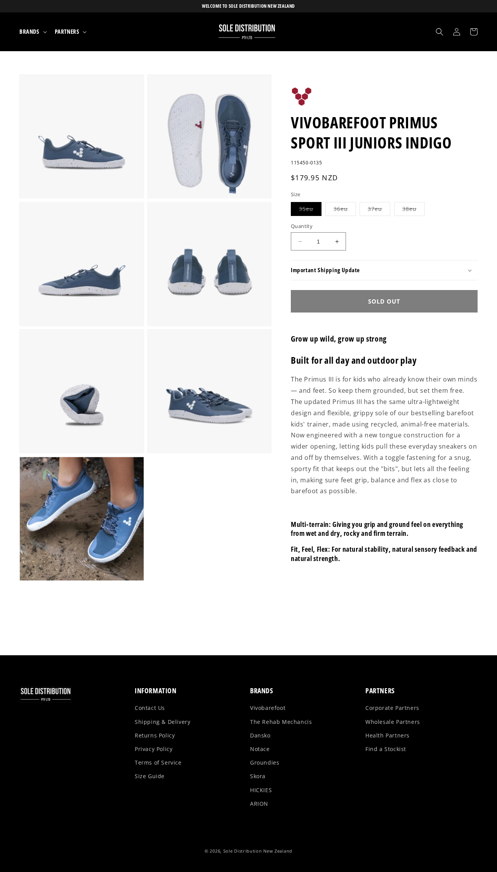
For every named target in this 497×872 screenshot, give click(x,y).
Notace (260, 749)
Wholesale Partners (392, 721)
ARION (259, 803)
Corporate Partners (392, 707)
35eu (310, 210)
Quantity (302, 226)
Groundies (264, 762)
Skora (258, 776)
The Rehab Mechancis (281, 721)
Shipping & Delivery (162, 721)
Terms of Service (158, 762)
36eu (345, 210)
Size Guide (150, 776)
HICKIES (261, 790)
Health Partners (387, 735)
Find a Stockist (385, 749)
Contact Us (150, 707)
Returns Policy (155, 735)
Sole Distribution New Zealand (257, 851)
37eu (379, 210)
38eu (413, 210)
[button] (32, 31)
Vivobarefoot (267, 707)
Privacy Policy (153, 749)
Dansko (260, 735)
